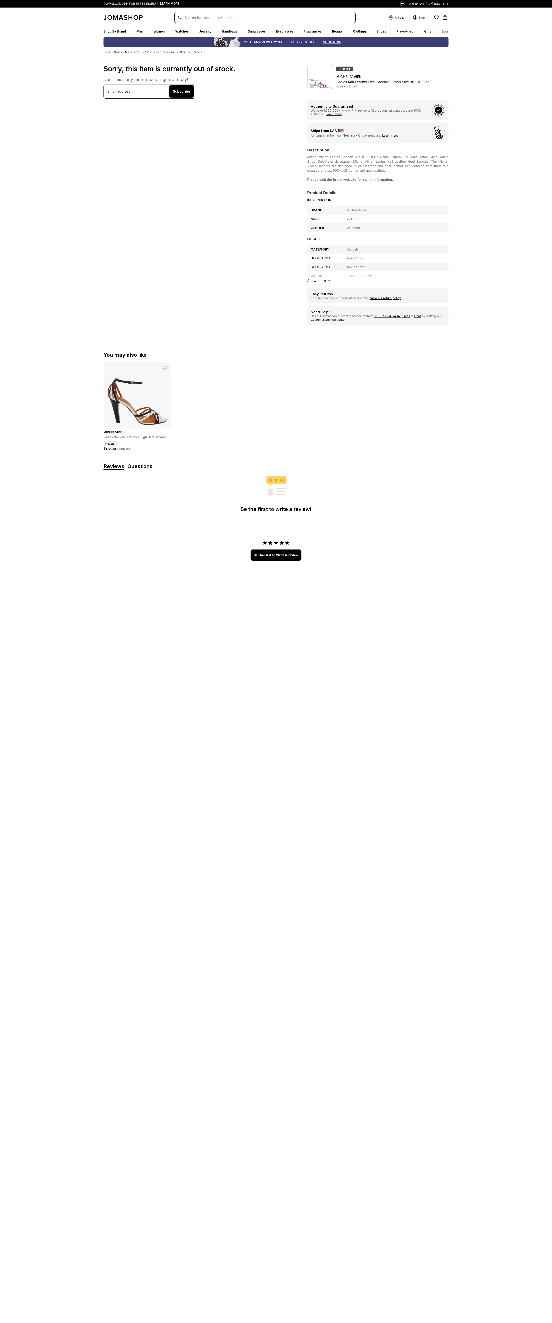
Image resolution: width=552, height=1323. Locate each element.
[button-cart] (444, 17)
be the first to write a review (276, 555)
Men (139, 31)
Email (406, 316)
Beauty (337, 31)
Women (159, 31)
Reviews (114, 466)
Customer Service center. (328, 319)
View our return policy (385, 298)
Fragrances (312, 31)
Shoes (381, 31)
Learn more (334, 114)
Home (107, 52)
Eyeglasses (284, 31)
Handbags (229, 31)
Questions (139, 466)
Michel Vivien (133, 52)
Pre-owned (405, 31)
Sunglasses (257, 31)
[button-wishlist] (436, 17)
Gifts (427, 31)
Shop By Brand (115, 31)
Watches (182, 31)
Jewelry (205, 31)
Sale (445, 31)
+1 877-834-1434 (387, 316)
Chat (417, 316)
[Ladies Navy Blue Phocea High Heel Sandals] (165, 368)
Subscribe (181, 91)
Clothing (359, 31)
